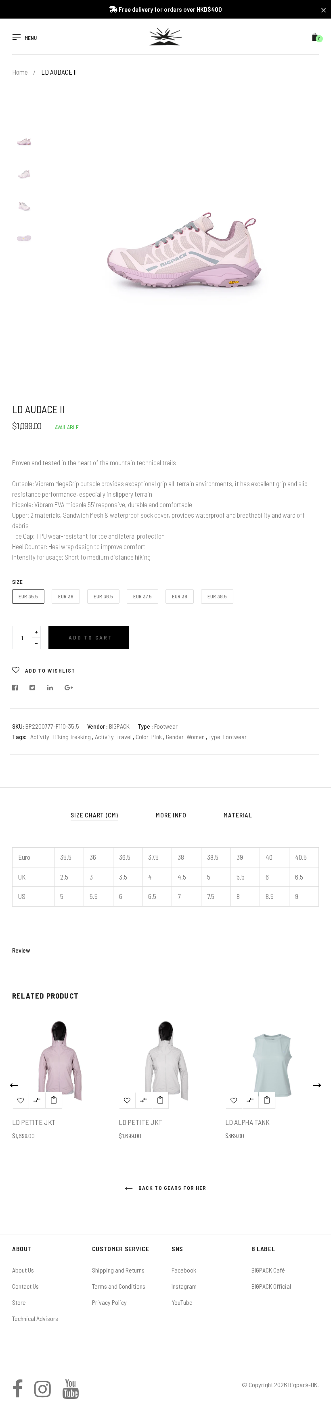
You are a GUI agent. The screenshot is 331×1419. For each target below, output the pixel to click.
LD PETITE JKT (34, 1122)
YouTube (182, 1302)
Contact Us (25, 1286)
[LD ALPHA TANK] (267, 1100)
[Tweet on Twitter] (32, 687)
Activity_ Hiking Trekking (60, 736)
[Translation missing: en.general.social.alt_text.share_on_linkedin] (50, 687)
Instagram (184, 1286)
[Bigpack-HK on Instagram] (42, 1393)
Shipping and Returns (118, 1270)
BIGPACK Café (268, 1270)
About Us (23, 1270)
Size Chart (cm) (94, 815)
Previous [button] (65, 255)
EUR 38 (179, 596)
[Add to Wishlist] (21, 1100)
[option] (185, 255)
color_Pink (149, 736)
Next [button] (307, 255)
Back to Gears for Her (172, 1187)
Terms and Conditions (118, 1286)
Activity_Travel (114, 736)
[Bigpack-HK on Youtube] (70, 1393)
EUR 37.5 (142, 596)
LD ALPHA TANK (247, 1122)
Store (19, 1302)
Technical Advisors (35, 1318)
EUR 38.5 (217, 596)
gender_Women (186, 736)
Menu (30, 38)
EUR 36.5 (103, 596)
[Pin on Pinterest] (69, 687)
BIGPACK (119, 726)
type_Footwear (228, 736)
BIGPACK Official (271, 1286)
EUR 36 (65, 596)
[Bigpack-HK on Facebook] (17, 1393)
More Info (171, 815)
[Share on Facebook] (17, 687)
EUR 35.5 (28, 596)
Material (238, 815)
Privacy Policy (109, 1302)
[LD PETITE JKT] (54, 1100)
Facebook (184, 1270)
